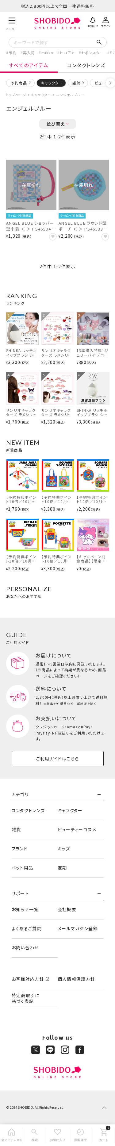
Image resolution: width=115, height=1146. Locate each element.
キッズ (64, 848)
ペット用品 (22, 868)
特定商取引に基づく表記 (26, 998)
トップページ (16, 94)
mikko (47, 52)
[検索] (34, 1135)
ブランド (20, 848)
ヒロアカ (67, 52)
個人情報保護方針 (76, 979)
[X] (35, 1050)
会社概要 (67, 909)
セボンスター (92, 52)
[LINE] (50, 1050)
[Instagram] (65, 1050)
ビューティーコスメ (77, 829)
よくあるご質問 (27, 928)
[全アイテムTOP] (11, 1135)
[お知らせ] (92, 21)
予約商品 (19, 82)
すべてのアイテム (28, 65)
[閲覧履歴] (80, 1135)
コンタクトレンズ (28, 810)
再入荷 (29, 52)
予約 (13, 52)
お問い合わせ (25, 947)
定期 (62, 868)
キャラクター (41, 94)
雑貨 (76, 82)
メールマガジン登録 (78, 928)
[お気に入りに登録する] (52, 236)
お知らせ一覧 (25, 909)
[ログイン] (105, 21)
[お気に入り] (57, 1135)
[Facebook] (79, 1050)
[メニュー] (12, 23)
